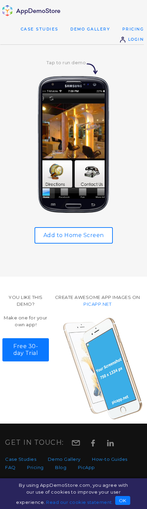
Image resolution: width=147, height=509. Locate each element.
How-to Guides (110, 459)
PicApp (86, 467)
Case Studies (39, 29)
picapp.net (97, 304)
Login (135, 39)
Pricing (133, 29)
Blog (60, 467)
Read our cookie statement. (79, 502)
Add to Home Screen (73, 235)
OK (122, 500)
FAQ (10, 467)
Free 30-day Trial (25, 349)
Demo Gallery (90, 29)
